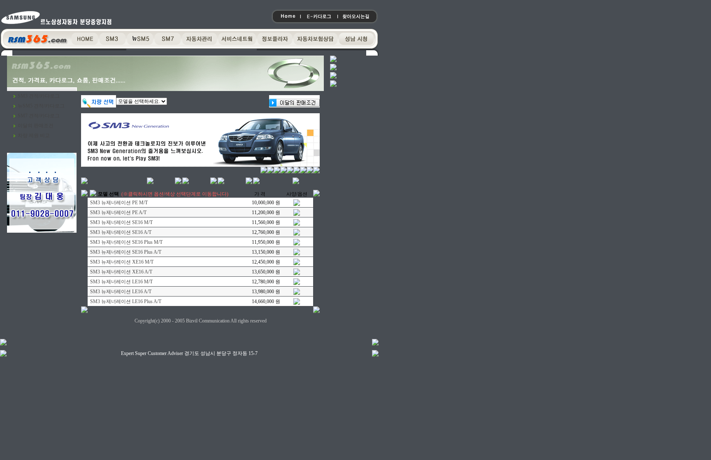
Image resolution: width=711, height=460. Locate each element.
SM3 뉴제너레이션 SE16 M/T (121, 222)
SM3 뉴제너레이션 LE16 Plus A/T (125, 301)
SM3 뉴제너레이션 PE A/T (118, 212)
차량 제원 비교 (34, 135)
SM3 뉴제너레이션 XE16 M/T (121, 262)
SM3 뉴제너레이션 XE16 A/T (121, 272)
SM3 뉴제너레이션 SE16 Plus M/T (126, 242)
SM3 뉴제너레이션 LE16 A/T (120, 291)
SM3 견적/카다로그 (39, 96)
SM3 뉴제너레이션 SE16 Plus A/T (125, 252)
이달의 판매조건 (35, 125)
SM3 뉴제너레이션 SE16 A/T (120, 232)
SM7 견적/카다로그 (39, 116)
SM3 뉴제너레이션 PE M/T (119, 202)
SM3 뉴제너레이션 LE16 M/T (121, 282)
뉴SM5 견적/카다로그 (41, 106)
